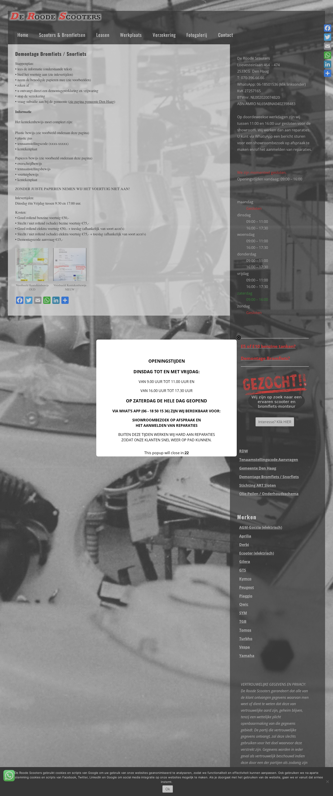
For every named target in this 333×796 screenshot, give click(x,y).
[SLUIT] (238, 337)
